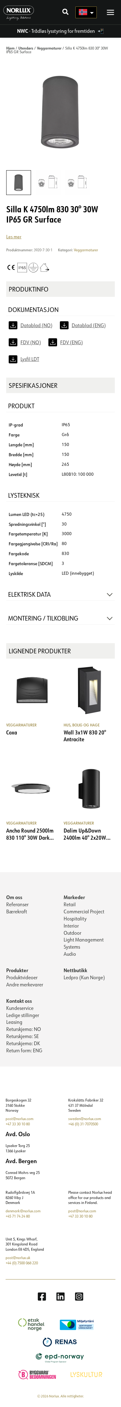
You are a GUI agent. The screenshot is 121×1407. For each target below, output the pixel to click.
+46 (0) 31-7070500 (83, 1124)
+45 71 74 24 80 (18, 1216)
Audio (70, 954)
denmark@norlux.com (23, 1211)
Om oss (14, 897)
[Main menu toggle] (110, 12)
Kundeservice (20, 1008)
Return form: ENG (24, 1050)
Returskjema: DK (23, 1043)
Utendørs (25, 47)
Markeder (74, 897)
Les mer (13, 237)
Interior (71, 926)
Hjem (10, 47)
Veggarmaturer (49, 47)
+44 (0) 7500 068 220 (22, 1263)
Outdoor (72, 933)
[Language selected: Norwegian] (86, 12)
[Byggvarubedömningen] (38, 1374)
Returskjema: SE (22, 1036)
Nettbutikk (75, 970)
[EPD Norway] (60, 1357)
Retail (70, 904)
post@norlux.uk (18, 1257)
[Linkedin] (60, 1296)
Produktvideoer (22, 977)
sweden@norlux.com (84, 1118)
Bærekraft (16, 911)
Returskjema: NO (23, 1029)
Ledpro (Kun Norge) (84, 977)
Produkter (17, 970)
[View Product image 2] (48, 182)
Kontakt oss (19, 1001)
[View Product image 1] (18, 182)
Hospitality (75, 919)
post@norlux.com (20, 1118)
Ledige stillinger (22, 1015)
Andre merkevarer (24, 984)
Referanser (17, 904)
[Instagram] (79, 1296)
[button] (65, 12)
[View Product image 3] (77, 182)
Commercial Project (84, 911)
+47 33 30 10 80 (18, 1124)
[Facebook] (42, 1296)
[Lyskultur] (87, 1374)
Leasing (14, 1022)
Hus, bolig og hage (82, 725)
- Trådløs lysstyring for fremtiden (56, 31)
